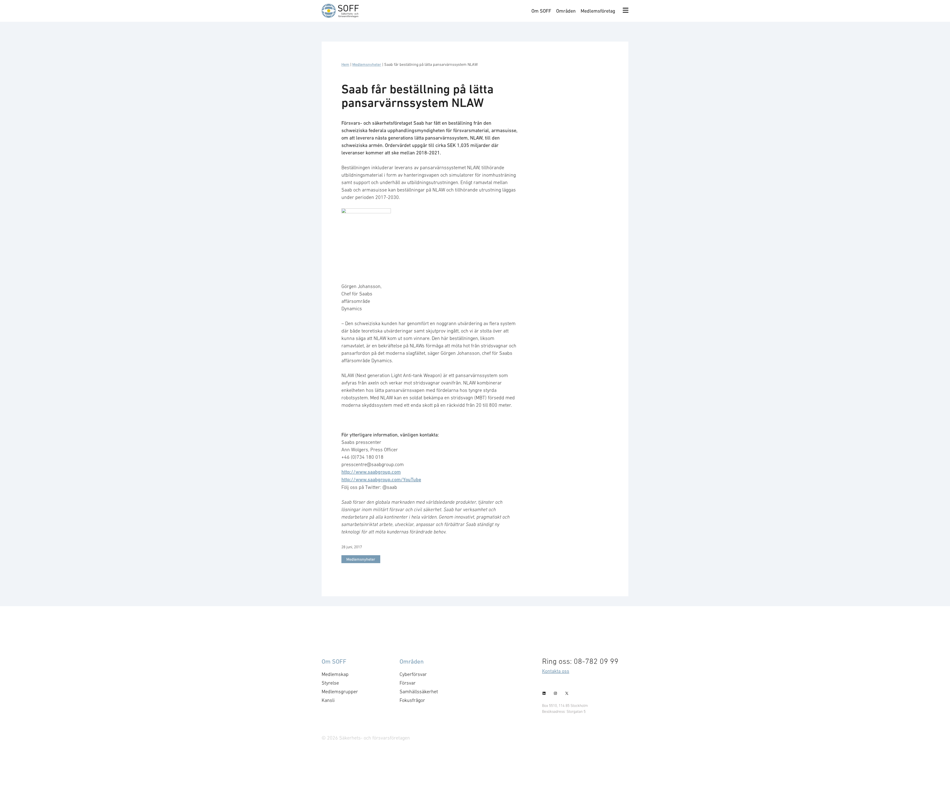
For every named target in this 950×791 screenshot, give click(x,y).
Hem (345, 64)
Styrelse (330, 683)
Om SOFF (541, 11)
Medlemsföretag (598, 11)
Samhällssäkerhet (419, 691)
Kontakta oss (555, 671)
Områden (566, 11)
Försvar (408, 683)
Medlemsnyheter (366, 64)
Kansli (328, 700)
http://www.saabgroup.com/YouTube (381, 479)
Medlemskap (335, 674)
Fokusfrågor (412, 700)
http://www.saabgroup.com (371, 472)
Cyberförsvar (413, 674)
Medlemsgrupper (340, 691)
